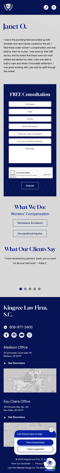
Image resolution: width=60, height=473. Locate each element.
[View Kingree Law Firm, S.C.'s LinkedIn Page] (14, 335)
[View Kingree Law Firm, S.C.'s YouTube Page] (21, 335)
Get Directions (16, 363)
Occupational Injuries (30, 233)
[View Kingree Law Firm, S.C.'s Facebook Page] (6, 335)
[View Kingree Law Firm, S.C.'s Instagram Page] (29, 335)
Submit (30, 185)
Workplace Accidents (30, 222)
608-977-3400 (20, 327)
